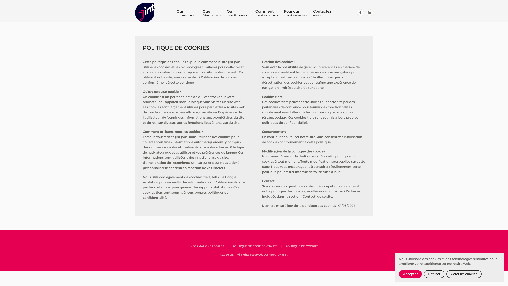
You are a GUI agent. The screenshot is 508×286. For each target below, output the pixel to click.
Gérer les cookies (464, 274)
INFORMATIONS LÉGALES (207, 246)
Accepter (410, 274)
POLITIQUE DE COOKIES (302, 246)
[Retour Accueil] (145, 12)
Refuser (434, 274)
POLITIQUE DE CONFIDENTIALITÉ (254, 246)
